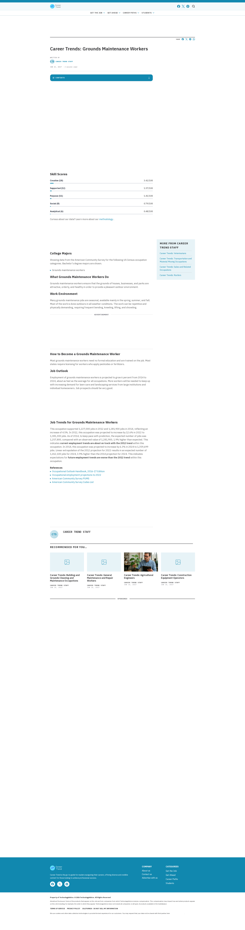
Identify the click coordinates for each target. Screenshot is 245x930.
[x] (183, 6)
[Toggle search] (193, 6)
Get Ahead (112, 13)
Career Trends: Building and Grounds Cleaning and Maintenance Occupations (65, 578)
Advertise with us (150, 878)
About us (146, 871)
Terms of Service (57, 909)
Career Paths (130, 13)
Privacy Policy (73, 909)
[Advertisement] (101, 151)
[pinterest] (187, 6)
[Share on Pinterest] (190, 39)
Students (147, 13)
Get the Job (96, 13)
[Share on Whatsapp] (194, 39)
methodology (106, 219)
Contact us (147, 874)
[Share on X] (186, 39)
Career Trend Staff (61, 61)
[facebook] (178, 6)
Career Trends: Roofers (170, 275)
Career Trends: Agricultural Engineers (138, 576)
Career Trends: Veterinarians (173, 253)
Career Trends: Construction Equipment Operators (176, 576)
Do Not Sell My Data (177, 913)
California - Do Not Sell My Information (100, 909)
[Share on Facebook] (183, 39)
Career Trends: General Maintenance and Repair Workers (100, 578)
